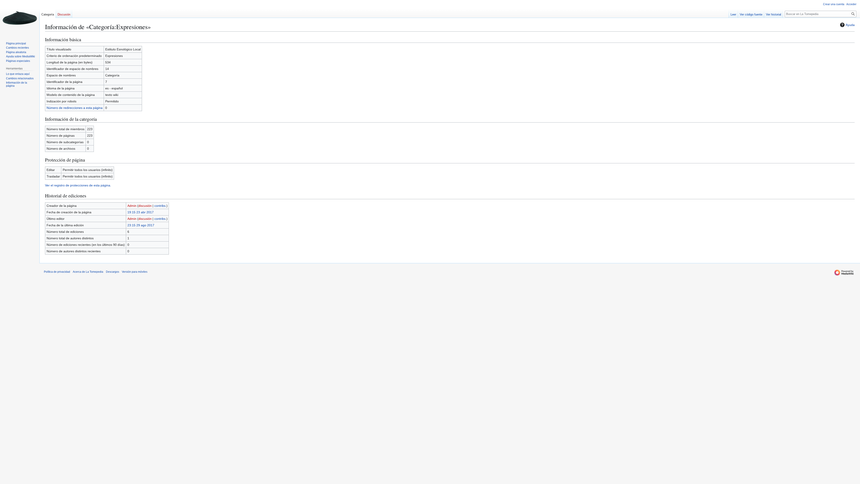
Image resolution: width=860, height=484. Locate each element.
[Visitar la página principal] (20, 18)
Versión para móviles (134, 271)
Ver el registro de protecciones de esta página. (78, 185)
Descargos (112, 271)
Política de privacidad (57, 271)
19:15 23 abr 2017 (140, 212)
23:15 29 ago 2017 (140, 225)
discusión (145, 205)
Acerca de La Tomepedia (88, 271)
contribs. (160, 205)
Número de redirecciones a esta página (75, 108)
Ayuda (850, 25)
